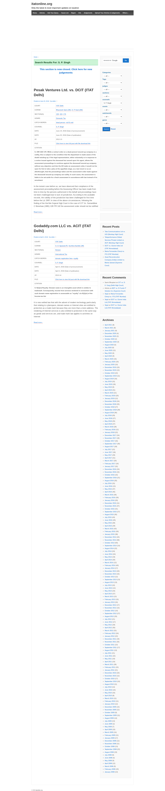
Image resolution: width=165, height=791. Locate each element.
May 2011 (108, 659)
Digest (73, 13)
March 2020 (109, 359)
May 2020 (108, 353)
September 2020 (111, 342)
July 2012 (108, 619)
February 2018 (110, 429)
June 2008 (108, 758)
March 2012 (109, 630)
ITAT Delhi (59, 106)
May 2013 (108, 591)
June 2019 (108, 384)
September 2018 (111, 410)
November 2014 (110, 540)
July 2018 (108, 415)
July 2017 (108, 449)
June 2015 (108, 520)
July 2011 (108, 653)
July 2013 (108, 585)
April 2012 (108, 627)
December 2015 (110, 503)
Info (79, 13)
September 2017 (111, 444)
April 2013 (108, 594)
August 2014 (109, 548)
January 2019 (109, 398)
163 (61, 114)
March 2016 (109, 495)
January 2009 (109, 738)
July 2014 (108, 551)
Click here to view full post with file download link (73, 143)
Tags (104, 79)
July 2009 (108, 721)
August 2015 (109, 514)
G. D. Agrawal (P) (61, 246)
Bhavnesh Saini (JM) (63, 110)
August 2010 (109, 684)
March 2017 (109, 461)
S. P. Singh (60, 127)
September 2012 (111, 613)
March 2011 (109, 664)
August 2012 (109, 616)
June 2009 (108, 724)
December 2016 (110, 469)
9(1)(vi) (57, 250)
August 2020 (109, 345)
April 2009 (108, 729)
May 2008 (108, 760)
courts (104, 106)
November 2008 (110, 743)
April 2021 (108, 325)
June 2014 (108, 554)
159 (57, 114)
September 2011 (111, 647)
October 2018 (109, 407)
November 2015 (110, 506)
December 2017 (110, 435)
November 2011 (110, 642)
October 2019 (109, 373)
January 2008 (109, 772)
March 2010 (109, 698)
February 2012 (110, 633)
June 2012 (108, 622)
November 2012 (110, 608)
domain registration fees (64, 258)
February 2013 (110, 599)
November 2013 (110, 574)
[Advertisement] (82, 33)
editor (54, 101)
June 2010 (108, 690)
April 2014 (108, 560)
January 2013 (109, 602)
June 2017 (108, 452)
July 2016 (108, 483)
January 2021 (109, 330)
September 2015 (111, 512)
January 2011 (109, 670)
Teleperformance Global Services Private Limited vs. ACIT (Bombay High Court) (114, 240)
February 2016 (110, 497)
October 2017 (109, 441)
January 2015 (109, 534)
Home (35, 13)
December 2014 (110, 537)
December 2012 (110, 605)
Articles (42, 13)
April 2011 (108, 661)
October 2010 (109, 678)
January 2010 (109, 704)
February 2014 (110, 565)
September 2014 (111, 545)
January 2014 (109, 568)
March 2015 (109, 529)
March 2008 (109, 766)
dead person (60, 122)
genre (104, 120)
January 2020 (109, 364)
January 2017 (109, 466)
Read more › (38, 212)
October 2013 (109, 577)
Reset (113, 129)
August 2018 (109, 412)
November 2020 (110, 336)
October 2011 (109, 645)
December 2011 (110, 639)
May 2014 (108, 557)
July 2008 (108, 755)
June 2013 (108, 588)
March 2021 (109, 328)
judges (105, 86)
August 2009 (109, 718)
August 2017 (109, 446)
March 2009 (109, 732)
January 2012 (109, 636)
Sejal (106, 294)
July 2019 (108, 381)
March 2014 (109, 562)
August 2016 (109, 480)
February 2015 (110, 531)
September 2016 (111, 478)
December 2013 (110, 571)
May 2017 (108, 455)
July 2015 (108, 517)
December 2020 (110, 333)
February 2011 (110, 667)
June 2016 (108, 486)
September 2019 (111, 376)
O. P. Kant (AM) (77, 110)
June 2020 (108, 350)
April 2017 (108, 458)
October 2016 (109, 475)
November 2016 (110, 472)
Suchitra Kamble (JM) (76, 246)
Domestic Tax (61, 118)
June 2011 (108, 656)
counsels (106, 99)
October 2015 (109, 509)
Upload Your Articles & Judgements (107, 13)
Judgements (88, 13)
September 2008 (111, 749)
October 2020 (109, 339)
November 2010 (110, 676)
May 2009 (108, 727)
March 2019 (109, 393)
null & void (69, 122)
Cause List (64, 13)
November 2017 (110, 438)
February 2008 (110, 769)
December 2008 (110, 741)
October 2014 (109, 543)
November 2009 (110, 710)
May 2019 (108, 387)
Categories (106, 72)
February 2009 (110, 735)
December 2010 (110, 673)
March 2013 (109, 596)
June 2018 (108, 418)
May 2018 (108, 421)
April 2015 (108, 526)
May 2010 (108, 693)
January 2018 (109, 432)
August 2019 (109, 379)
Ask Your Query (52, 13)
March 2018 (109, 427)
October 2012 (109, 611)
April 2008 (108, 763)
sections (105, 93)
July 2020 (108, 347)
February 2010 (110, 701)
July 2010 (108, 687)
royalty (75, 258)
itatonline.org (41, 4)
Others (125, 13)
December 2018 (110, 401)
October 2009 (109, 712)
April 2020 (108, 356)
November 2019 (110, 370)
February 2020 (110, 362)
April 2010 (108, 695)
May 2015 (108, 523)
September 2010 (111, 681)
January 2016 (109, 500)
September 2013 (111, 579)
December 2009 (110, 707)
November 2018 (110, 404)
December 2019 (110, 367)
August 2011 (109, 650)
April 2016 (108, 492)
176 (64, 114)
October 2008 (109, 746)
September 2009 (111, 715)
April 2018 (108, 424)
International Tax (61, 254)
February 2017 (110, 463)
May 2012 (108, 625)
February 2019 (110, 396)
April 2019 (108, 390)
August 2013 (109, 582)
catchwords (106, 113)
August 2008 (109, 752)
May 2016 (108, 489)
